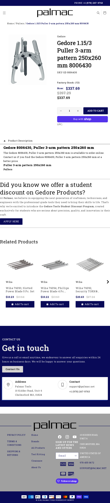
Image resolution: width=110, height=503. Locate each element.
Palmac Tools (49, 500)
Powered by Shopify (65, 500)
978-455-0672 (87, 462)
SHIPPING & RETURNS (13, 453)
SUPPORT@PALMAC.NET (93, 468)
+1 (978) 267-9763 (93, 3)
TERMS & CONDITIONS (14, 443)
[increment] (77, 110)
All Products (38, 447)
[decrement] (60, 110)
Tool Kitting (38, 454)
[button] (4, 13)
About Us (36, 467)
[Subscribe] (75, 455)
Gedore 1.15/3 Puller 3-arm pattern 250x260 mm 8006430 (57, 23)
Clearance (36, 460)
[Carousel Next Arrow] (108, 282)
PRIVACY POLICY (16, 435)
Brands (35, 441)
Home (10, 23)
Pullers (20, 23)
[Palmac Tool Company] (55, 426)
